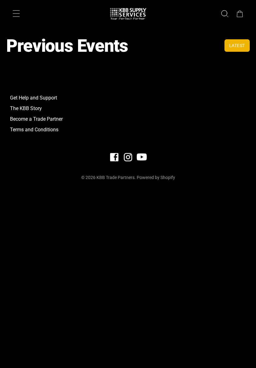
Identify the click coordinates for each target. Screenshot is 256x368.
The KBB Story (26, 108)
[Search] (225, 13)
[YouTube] (142, 157)
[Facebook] (114, 157)
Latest (237, 45)
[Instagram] (128, 157)
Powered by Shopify (156, 177)
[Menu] (16, 13)
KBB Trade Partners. (116, 177)
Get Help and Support (33, 98)
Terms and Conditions (34, 130)
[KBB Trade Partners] (128, 13)
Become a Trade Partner (36, 119)
